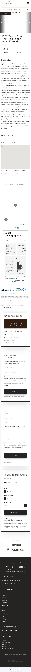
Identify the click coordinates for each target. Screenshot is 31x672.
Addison (4, 593)
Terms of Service (6, 462)
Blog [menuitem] (3, 616)
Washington (5, 605)
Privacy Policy (15, 383)
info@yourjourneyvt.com (12, 580)
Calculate (15, 512)
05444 (27, 305)
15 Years (15, 482)
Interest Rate (8, 502)
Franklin (16, 305)
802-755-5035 (9, 334)
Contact (4, 640)
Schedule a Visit (21, 409)
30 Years (8, 482)
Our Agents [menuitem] (5, 614)
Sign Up (12, 583)
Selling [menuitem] (4, 619)
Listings (8, 305)
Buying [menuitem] (4, 621)
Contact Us (6, 342)
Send (15, 455)
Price (5, 488)
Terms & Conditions (10, 665)
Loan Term (7, 478)
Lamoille (4, 602)
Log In (6, 583)
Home (2, 305)
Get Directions (6, 642)
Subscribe (15, 391)
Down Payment (8, 495)
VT (12, 305)
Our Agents (12, 342)
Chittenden (5, 595)
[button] (27, 9)
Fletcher (22, 305)
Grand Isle (5, 600)
